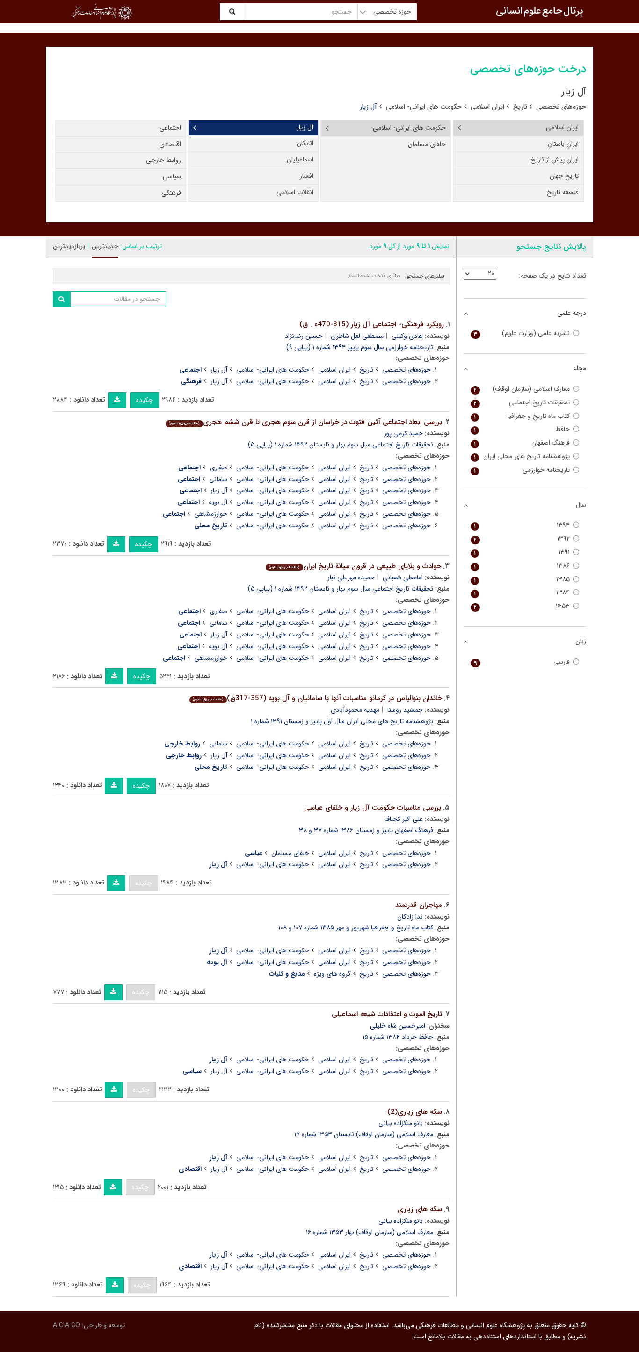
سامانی (218, 479)
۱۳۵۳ (522, 606)
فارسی (522, 662)
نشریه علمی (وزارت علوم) (522, 333)
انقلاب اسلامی (294, 192)
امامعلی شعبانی (403, 577)
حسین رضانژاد (304, 336)
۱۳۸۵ (522, 579)
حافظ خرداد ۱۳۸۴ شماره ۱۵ (398, 1037)
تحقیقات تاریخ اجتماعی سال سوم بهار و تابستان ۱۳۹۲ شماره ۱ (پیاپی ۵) (340, 444)
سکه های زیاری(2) (414, 1112)
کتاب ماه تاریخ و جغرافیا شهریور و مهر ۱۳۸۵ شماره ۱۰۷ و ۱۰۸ (355, 927)
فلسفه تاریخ (563, 192)
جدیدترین (105, 246)
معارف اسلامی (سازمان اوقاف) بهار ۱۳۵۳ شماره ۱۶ (369, 1232)
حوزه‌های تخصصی (561, 107)
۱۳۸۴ (522, 592)
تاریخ (520, 107)
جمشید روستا (405, 710)
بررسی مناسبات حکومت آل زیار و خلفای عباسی (372, 807)
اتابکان (305, 143)
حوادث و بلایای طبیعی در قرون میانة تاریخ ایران (355, 566)
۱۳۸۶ (522, 566)
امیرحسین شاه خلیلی (397, 1026)
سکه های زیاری (420, 1209)
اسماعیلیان (300, 159)
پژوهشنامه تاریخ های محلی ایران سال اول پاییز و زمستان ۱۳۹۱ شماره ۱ (342, 721)
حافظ (522, 429)
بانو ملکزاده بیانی (400, 1123)
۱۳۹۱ (522, 552)
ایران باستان (563, 144)
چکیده (144, 400)
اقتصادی (170, 144)
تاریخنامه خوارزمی (522, 470)
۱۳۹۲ (522, 538)
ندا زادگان (410, 917)
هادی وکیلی (407, 336)
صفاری (218, 467)
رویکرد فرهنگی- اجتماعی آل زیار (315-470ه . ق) (371, 324)
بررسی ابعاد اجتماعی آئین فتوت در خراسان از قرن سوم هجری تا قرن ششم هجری (305, 422)
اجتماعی (170, 128)
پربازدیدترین (69, 246)
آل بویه (218, 502)
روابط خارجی (163, 160)
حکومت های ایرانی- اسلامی (424, 107)
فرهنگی (171, 193)
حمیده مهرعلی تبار (351, 577)
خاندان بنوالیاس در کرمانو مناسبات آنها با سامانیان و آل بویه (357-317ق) (317, 698)
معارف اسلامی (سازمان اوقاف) (522, 389)
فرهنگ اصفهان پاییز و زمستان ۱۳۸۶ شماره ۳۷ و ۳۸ (366, 830)
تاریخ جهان (564, 176)
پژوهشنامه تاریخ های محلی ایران (522, 456)
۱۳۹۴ (522, 525)
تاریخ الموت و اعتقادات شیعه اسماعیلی (387, 1014)
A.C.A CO (66, 1325)
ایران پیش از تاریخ (554, 159)
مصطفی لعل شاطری (357, 336)
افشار (306, 176)
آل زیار (305, 127)
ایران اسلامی (487, 107)
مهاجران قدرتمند (418, 905)
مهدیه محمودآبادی (355, 710)
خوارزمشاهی (210, 514)
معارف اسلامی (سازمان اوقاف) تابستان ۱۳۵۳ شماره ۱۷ (363, 1134)
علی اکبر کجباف (403, 819)
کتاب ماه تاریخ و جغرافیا (522, 416)
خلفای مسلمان (427, 144)
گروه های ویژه (332, 974)
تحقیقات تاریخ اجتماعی (522, 402)
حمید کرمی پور (403, 433)
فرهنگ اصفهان (522, 443)
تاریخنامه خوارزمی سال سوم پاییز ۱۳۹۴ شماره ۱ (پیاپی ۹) (359, 347)
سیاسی (172, 176)
